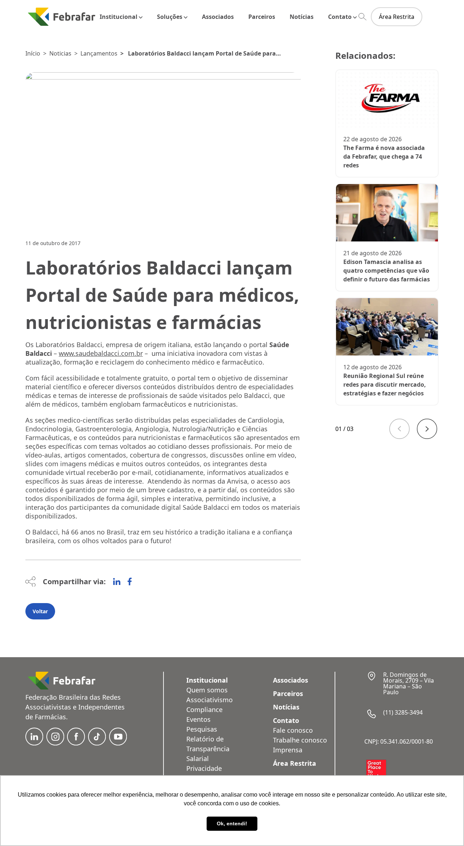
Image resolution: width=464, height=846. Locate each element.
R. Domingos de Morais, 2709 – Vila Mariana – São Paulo (408, 683)
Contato (340, 17)
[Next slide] (427, 429)
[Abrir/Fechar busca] (362, 17)
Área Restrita (396, 17)
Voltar (40, 611)
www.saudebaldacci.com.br (101, 353)
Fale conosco (293, 730)
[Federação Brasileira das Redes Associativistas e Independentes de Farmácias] (61, 16)
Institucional (118, 17)
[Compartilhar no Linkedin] (116, 581)
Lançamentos (98, 53)
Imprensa (287, 749)
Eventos (198, 719)
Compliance (204, 709)
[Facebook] (130, 582)
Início (32, 53)
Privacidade (204, 768)
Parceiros (261, 17)
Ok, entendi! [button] (232, 823)
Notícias (302, 17)
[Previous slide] (399, 429)
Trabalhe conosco (300, 740)
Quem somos (207, 690)
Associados (218, 17)
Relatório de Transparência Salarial (207, 749)
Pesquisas (201, 729)
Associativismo (209, 699)
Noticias (60, 53)
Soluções (169, 17)
